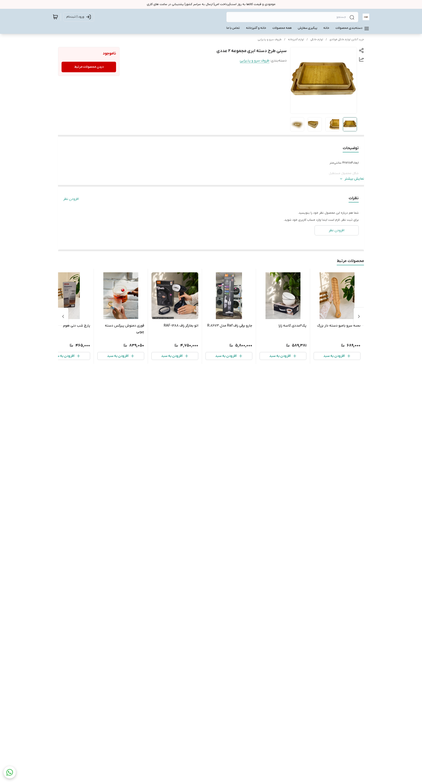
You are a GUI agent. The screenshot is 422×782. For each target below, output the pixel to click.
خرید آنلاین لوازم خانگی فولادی (346, 39)
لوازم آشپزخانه (296, 39)
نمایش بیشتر (354, 179)
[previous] (359, 316)
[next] (63, 316)
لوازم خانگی (316, 39)
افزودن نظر (71, 199)
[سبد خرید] (55, 17)
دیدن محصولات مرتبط (89, 67)
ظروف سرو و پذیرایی (270, 39)
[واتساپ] (10, 772)
